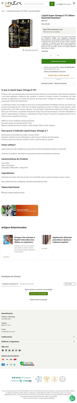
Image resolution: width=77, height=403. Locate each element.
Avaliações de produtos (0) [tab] (10, 284)
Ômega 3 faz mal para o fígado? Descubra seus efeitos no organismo (24, 239)
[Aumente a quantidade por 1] (58, 55)
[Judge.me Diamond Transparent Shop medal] (39, 379)
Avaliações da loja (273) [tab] (27, 284)
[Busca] (52, 4)
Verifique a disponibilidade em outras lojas (54, 71)
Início (3, 11)
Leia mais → (7, 257)
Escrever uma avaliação (38, 294)
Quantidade (45, 51)
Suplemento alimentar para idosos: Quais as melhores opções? (62, 239)
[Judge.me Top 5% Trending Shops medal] (62, 379)
